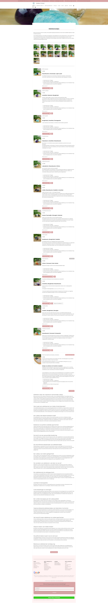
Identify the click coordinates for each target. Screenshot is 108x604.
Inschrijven (54, 592)
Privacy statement (67, 569)
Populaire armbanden (47, 566)
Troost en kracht (46, 328)
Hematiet (57, 361)
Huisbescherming (46, 210)
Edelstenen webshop (37, 562)
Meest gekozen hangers (47, 567)
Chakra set (45, 564)
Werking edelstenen (57, 563)
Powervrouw (45, 136)
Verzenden (66, 565)
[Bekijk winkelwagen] (35, 7)
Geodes (46, 568)
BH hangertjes (46, 565)
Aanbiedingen (46, 569)
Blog (65, 563)
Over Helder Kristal (68, 564)
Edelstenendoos (46, 563)
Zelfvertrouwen (46, 161)
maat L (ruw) (62, 288)
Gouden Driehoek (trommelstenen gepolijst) (53, 279)
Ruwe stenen (35, 565)
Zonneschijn (45, 258)
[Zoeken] (33, 7)
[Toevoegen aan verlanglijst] (52, 88)
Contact (66, 562)
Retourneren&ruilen (68, 566)
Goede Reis (45, 305)
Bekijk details (44, 85)
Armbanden (35, 567)
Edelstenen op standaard (37, 563)
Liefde (43, 185)
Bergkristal (69, 361)
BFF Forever (45, 68)
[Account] (74, 6)
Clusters (35, 564)
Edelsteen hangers (36, 566)
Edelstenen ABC (57, 562)
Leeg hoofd (45, 115)
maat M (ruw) (56, 288)
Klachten (66, 567)
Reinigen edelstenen (57, 564)
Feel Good (44, 234)
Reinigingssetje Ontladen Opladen (50, 354)
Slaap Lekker (45, 90)
